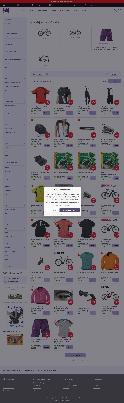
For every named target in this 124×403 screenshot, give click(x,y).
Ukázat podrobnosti (63, 214)
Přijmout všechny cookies (70, 210)
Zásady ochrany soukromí (62, 205)
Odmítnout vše (52, 210)
